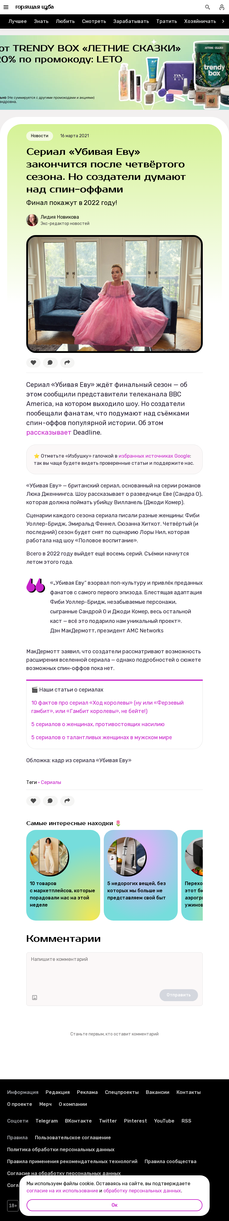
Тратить (166, 21)
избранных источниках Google (154, 456)
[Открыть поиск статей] (207, 7)
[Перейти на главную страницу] (35, 7)
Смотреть (94, 21)
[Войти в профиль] (222, 7)
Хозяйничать (200, 21)
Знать (41, 21)
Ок (114, 1205)
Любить (65, 21)
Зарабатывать (131, 21)
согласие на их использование (62, 1191)
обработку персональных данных (142, 1191)
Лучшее (17, 21)
